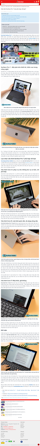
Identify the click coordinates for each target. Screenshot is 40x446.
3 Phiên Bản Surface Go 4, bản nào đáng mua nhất (11, 15)
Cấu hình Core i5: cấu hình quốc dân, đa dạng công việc (14, 30)
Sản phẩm (22, 435)
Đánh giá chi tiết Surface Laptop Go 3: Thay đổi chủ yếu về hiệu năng (14, 16)
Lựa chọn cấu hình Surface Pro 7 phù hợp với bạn (11, 27)
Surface (31, 384)
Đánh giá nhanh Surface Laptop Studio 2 (9, 19)
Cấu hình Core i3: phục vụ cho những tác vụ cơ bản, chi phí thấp (15, 29)
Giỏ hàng (22, 427)
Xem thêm (20, 417)
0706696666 (5, 426)
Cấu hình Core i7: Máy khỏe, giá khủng (10, 32)
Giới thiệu (22, 434)
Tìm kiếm (22, 423)
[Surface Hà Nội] (20, 1)
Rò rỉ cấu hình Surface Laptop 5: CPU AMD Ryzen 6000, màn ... (15, 409)
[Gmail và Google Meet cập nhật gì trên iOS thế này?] (3, 415)
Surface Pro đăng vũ (24, 397)
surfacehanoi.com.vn (19, 386)
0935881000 (10, 426)
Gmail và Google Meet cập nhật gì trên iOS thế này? (13, 414)
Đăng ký (22, 425)
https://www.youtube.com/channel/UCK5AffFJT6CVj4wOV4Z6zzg (22, 395)
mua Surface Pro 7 (6, 397)
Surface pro (19, 397)
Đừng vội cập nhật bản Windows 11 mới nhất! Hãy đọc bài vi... (15, 401)
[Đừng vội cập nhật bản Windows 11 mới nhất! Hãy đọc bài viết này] (3, 402)
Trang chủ (22, 433)
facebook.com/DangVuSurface (10, 429)
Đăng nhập (22, 426)
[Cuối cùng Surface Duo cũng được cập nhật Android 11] (3, 407)
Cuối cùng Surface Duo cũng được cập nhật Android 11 (14, 406)
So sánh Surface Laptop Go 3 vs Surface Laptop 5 (11, 18)
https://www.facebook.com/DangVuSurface (18, 393)
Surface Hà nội (14, 397)
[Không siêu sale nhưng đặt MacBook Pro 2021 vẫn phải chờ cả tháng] (3, 412)
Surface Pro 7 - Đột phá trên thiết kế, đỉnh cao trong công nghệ (14, 26)
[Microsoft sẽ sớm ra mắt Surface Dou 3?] (3, 404)
